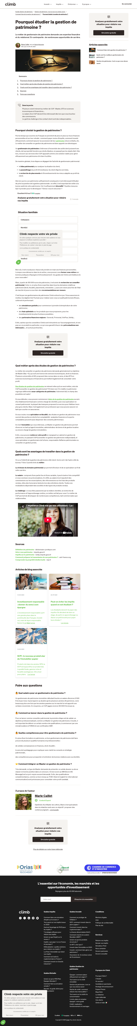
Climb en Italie (100, 1003)
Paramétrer (24, 1015)
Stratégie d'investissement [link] (104, 987)
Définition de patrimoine (24, 549)
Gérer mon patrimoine (24, 552)
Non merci (9, 1015)
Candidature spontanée (103, 984)
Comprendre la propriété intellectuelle (30, 560)
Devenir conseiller (101, 954)
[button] (3, 1022)
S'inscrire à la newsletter (83, 899)
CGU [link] (97, 920)
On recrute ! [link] (99, 981)
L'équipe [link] (98, 979)
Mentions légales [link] (101, 917)
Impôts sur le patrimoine (24, 555)
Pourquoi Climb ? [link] (101, 976)
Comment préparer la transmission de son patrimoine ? (36, 557)
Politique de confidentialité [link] (104, 923)
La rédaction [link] (99, 995)
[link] (127, 4)
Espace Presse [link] (100, 989)
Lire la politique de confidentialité (14, 1008)
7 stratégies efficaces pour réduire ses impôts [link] (52, 933)
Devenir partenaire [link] (101, 951)
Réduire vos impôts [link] (101, 940)
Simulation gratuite (48, 353)
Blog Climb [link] (99, 992)
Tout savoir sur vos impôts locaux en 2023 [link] (55, 923)
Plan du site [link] (99, 925)
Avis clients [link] (99, 1000)
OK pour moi (39, 1015)
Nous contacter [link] (100, 948)
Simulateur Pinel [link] (100, 946)
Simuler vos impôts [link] (101, 943)
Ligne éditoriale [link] (100, 997)
